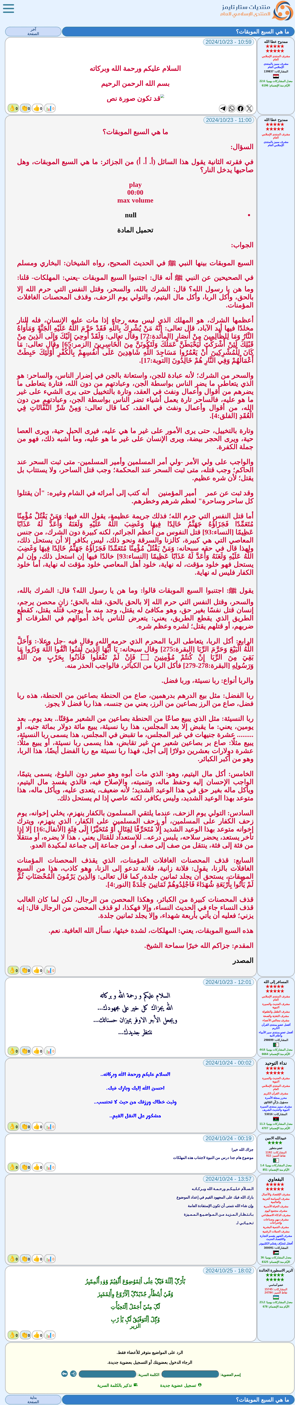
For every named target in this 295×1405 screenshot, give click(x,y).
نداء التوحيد (276, 1063)
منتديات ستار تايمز (246, 7)
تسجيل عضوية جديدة (181, 1385)
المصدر (243, 960)
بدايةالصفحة (33, 1400)
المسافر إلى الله (276, 982)
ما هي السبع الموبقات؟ (262, 31)
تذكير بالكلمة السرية (117, 1385)
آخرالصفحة (33, 31)
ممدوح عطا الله (276, 42)
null (130, 215)
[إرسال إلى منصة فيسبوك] (240, 108)
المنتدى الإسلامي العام (245, 13)
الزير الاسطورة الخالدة (276, 1270)
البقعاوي (276, 1179)
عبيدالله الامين (276, 1138)
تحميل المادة (135, 230)
